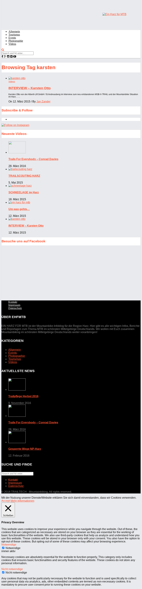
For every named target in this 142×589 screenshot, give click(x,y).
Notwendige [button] (8, 544)
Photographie (15, 40)
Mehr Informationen (22, 500)
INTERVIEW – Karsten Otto (29, 88)
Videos (12, 43)
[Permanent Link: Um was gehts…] (19, 202)
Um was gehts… (19, 209)
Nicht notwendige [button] (12, 569)
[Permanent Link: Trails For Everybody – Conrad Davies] (17, 152)
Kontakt (12, 301)
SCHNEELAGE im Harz (23, 192)
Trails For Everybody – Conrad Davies (33, 159)
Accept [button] (5, 500)
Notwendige (13, 548)
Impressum (14, 305)
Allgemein (14, 31)
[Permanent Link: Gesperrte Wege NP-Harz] (17, 442)
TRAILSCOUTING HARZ (24, 175)
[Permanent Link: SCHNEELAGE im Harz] (20, 185)
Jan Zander (43, 101)
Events (12, 37)
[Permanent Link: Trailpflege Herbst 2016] (17, 389)
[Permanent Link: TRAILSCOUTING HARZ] (20, 169)
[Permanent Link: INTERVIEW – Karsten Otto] (16, 218)
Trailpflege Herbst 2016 (23, 396)
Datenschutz (15, 308)
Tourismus (14, 34)
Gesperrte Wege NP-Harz (24, 448)
